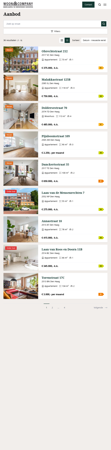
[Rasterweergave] (61, 40)
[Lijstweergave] (67, 40)
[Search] (99, 4)
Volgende (98, 307)
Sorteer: (76, 40)
